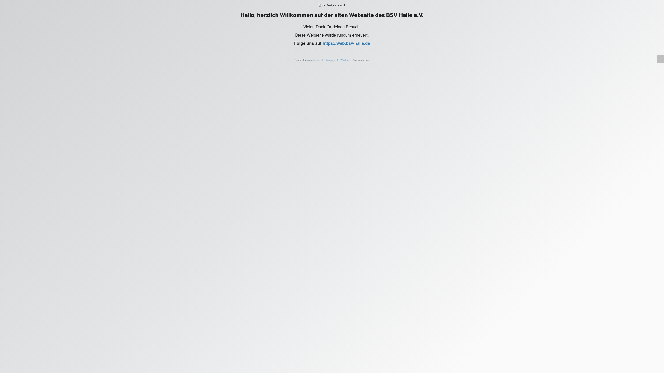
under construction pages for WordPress (331, 60)
